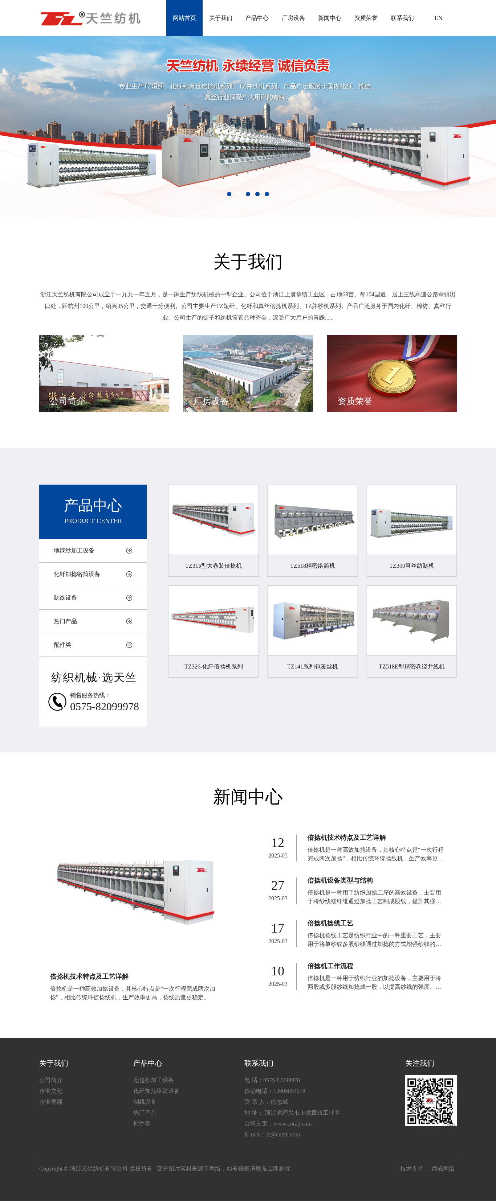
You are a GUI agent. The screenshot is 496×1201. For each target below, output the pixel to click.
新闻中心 (329, 18)
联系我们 (402, 18)
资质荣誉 (366, 18)
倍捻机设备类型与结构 (340, 880)
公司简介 (50, 1080)
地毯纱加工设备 (74, 550)
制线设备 (65, 598)
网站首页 (184, 18)
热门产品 (65, 621)
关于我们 (220, 18)
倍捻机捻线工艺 (330, 923)
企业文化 (50, 1091)
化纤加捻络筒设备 (77, 574)
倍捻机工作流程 (330, 966)
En (439, 18)
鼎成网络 (443, 1168)
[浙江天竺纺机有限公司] (90, 18)
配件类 (62, 645)
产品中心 (257, 18)
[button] (229, 194)
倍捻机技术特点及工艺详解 (89, 976)
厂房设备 (293, 18)
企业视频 (50, 1102)
